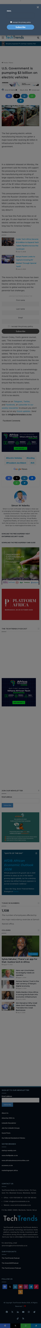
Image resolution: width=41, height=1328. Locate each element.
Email (9, 11)
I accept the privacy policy (21, 22)
